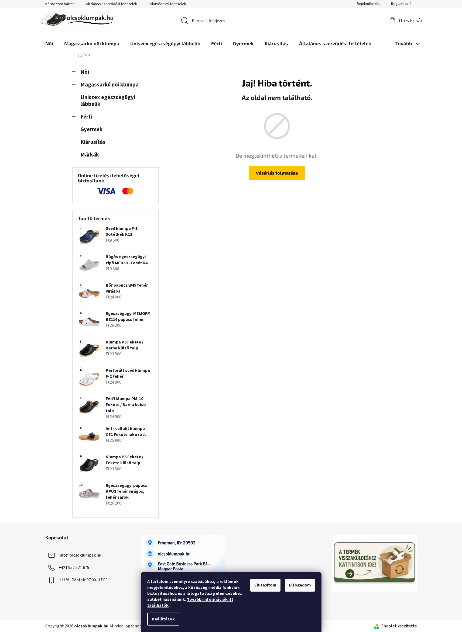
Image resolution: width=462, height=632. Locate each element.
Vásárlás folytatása (277, 172)
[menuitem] (49, 43)
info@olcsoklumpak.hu (80, 555)
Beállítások (163, 619)
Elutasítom (265, 585)
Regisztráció (401, 3)
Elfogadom (300, 585)
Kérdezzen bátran (59, 4)
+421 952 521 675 (74, 568)
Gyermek (91, 129)
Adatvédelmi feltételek (167, 4)
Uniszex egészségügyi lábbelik (107, 100)
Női (84, 72)
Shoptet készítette (399, 626)
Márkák (89, 155)
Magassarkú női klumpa (109, 85)
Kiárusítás (92, 142)
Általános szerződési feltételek (111, 4)
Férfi (86, 117)
